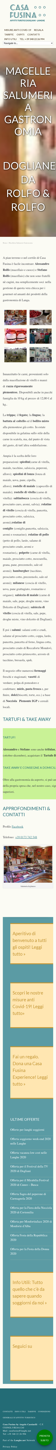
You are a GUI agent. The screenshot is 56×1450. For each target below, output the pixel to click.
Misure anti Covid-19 (17, 29)
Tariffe (9, 34)
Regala (38, 29)
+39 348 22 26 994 (16, 1433)
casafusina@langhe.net (20, 1430)
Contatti (33, 34)
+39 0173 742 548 (26, 837)
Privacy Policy (10, 1446)
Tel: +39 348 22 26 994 (32, 39)
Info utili (10, 39)
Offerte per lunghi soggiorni (27, 1130)
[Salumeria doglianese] (15, 317)
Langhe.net (20, 1440)
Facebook (17, 826)
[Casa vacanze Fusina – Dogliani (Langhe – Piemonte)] (41, 354)
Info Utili (20, 1411)
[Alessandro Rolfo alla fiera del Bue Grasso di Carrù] (41, 336)
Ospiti (20, 34)
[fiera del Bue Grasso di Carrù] (15, 354)
